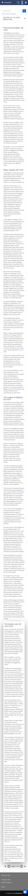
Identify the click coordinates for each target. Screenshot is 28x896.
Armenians (19, 732)
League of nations (8, 113)
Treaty (13, 817)
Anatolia (21, 350)
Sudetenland (18, 242)
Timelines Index (5, 879)
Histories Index (5, 875)
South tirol (6, 225)
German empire (15, 53)
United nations (7, 604)
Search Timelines (6, 882)
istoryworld (7, 2)
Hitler (5, 853)
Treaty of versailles (17, 494)
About (3, 886)
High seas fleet (19, 87)
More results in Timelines (9, 14)
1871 (22, 124)
